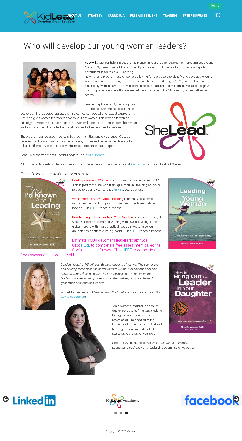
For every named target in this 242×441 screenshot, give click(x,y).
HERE (118, 189)
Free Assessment (143, 15)
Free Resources (195, 15)
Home (215, 5)
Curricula (116, 15)
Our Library (95, 155)
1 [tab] (115, 413)
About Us (74, 15)
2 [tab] (121, 413)
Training (170, 15)
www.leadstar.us (73, 296)
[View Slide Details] (100, 400)
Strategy (94, 15)
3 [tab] (126, 413)
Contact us (138, 164)
